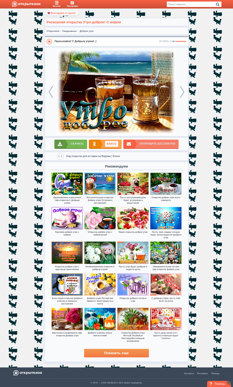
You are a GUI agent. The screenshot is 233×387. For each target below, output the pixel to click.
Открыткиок (53, 31)
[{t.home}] (28, 373)
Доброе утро (87, 31)
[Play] (49, 41)
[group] (116, 41)
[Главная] (26, 4)
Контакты (189, 373)
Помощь (215, 373)
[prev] (51, 92)
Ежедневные (69, 31)
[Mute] (173, 41)
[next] (182, 92)
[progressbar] (180, 41)
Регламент (202, 373)
